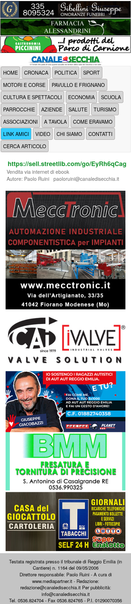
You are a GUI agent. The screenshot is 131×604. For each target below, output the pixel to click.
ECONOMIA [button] (81, 97)
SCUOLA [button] (111, 97)
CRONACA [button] (36, 72)
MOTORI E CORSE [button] (24, 84)
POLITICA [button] (65, 72)
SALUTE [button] (77, 109)
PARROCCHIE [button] (19, 109)
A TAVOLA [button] (55, 121)
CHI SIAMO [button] (69, 133)
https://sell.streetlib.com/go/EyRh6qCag (67, 163)
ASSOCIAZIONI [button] (20, 121)
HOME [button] (10, 72)
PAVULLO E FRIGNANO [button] (78, 84)
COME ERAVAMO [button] (92, 121)
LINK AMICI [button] (16, 133)
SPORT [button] (91, 72)
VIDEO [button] (42, 133)
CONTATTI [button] (100, 133)
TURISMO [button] (105, 109)
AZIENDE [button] (51, 109)
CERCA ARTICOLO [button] (24, 146)
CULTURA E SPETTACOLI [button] (32, 97)
